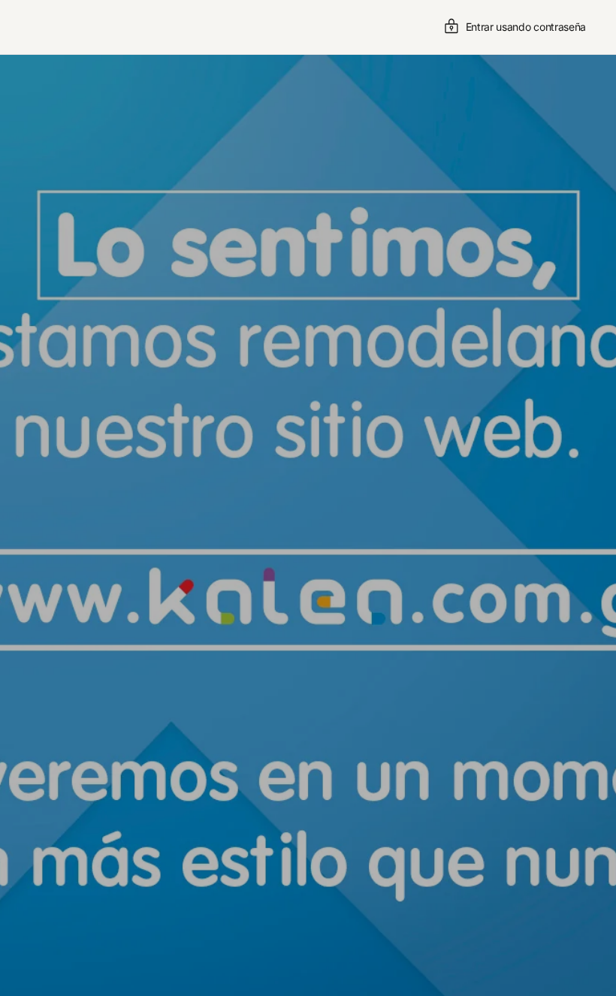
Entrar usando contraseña (526, 26)
